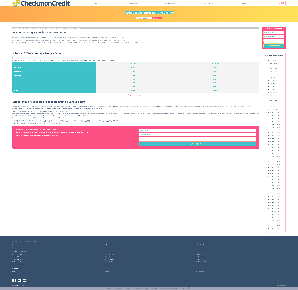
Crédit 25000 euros (17, 261)
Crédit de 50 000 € (275, 229)
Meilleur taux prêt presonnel (20, 264)
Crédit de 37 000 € (275, 191)
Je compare (273, 45)
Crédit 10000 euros (17, 259)
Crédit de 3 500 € (274, 74)
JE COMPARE (156, 18)
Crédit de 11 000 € (275, 115)
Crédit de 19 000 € (275, 138)
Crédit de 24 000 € (275, 153)
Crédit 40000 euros (201, 261)
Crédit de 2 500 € (274, 69)
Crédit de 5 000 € (274, 83)
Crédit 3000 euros (200, 254)
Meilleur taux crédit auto (110, 264)
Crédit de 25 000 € (275, 156)
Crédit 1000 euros (17, 254)
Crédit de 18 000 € (275, 136)
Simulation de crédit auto (110, 244)
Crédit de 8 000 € (274, 101)
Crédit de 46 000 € (275, 217)
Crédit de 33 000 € (275, 179)
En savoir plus (184, 288)
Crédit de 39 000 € (275, 197)
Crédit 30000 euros (109, 261)
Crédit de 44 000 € (275, 211)
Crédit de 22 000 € (275, 147)
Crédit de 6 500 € (274, 92)
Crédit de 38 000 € (275, 194)
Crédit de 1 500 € (274, 63)
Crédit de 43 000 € (275, 208)
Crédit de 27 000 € (275, 162)
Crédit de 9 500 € (274, 109)
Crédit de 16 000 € (275, 130)
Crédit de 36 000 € (275, 188)
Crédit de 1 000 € (274, 60)
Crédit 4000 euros (17, 257)
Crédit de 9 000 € (274, 106)
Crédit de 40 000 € (275, 199)
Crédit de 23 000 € (275, 150)
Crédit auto (15, 244)
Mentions (106, 271)
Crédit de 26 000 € (275, 159)
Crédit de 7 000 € (274, 95)
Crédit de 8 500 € (274, 103)
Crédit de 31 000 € (275, 173)
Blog (13, 271)
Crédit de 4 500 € (274, 80)
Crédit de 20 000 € (275, 141)
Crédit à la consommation (21, 23)
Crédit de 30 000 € (275, 170)
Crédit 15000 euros (109, 259)
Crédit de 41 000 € (275, 202)
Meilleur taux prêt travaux (202, 264)
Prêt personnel (200, 244)
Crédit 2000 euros (109, 254)
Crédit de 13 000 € (275, 121)
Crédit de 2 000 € (274, 66)
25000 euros (30, 23)
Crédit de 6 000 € (274, 89)
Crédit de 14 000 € (275, 124)
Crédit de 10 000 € (275, 112)
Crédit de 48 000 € (275, 223)
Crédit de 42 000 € (275, 205)
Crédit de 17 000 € (275, 133)
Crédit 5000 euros (109, 257)
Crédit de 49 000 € (275, 226)
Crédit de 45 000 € (275, 214)
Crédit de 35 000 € (275, 185)
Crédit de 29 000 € (275, 167)
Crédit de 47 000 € (275, 220)
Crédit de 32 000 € (275, 176)
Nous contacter (200, 271)
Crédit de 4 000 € (274, 77)
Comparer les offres (136, 96)
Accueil (13, 23)
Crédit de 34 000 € (275, 182)
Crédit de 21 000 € (275, 144)
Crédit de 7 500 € (274, 98)
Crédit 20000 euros (201, 259)
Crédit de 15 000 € (275, 127)
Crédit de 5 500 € (274, 86)
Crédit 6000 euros (200, 257)
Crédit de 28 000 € (275, 165)
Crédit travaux (16, 246)
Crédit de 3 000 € (274, 72)
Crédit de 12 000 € (275, 118)
